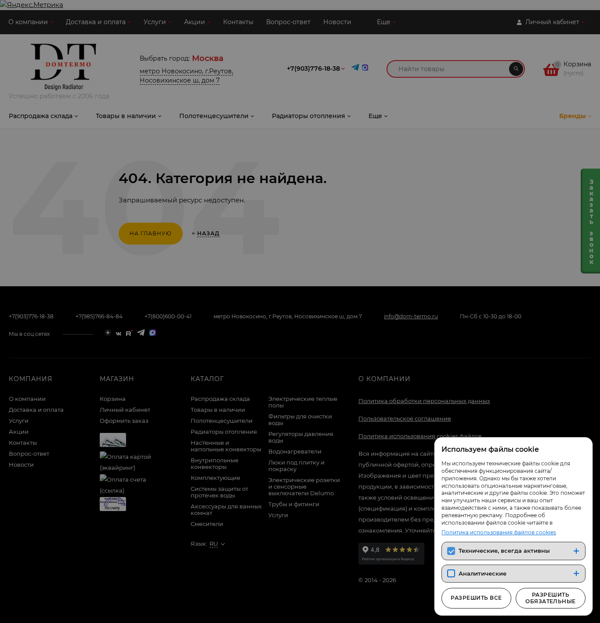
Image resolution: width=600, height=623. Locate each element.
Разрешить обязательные (550, 597)
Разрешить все (476, 597)
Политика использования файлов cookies (498, 532)
